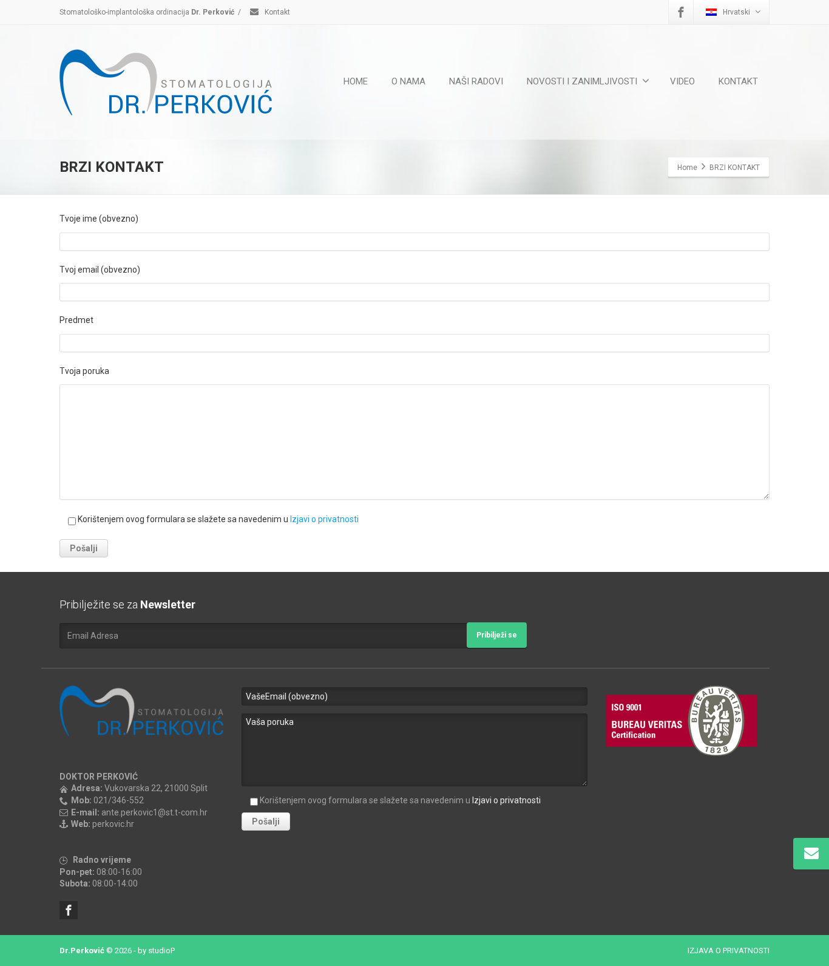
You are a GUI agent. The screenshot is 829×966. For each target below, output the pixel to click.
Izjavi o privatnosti (324, 519)
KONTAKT (738, 81)
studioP (161, 950)
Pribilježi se (496, 635)
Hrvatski (736, 12)
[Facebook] (681, 12)
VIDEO (682, 81)
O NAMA (408, 81)
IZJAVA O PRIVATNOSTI (729, 950)
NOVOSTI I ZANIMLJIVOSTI (582, 81)
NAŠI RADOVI (476, 81)
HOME (355, 81)
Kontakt (276, 12)
